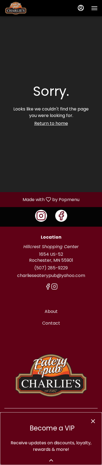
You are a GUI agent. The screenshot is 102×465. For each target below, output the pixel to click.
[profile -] (81, 8)
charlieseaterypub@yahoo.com (51, 276)
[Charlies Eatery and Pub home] (28, 8)
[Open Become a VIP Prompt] (51, 460)
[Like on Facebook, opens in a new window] (61, 216)
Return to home (51, 123)
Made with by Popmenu (41, 199)
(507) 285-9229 (51, 268)
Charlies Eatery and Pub (51, 375)
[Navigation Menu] (94, 8)
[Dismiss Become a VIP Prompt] (93, 421)
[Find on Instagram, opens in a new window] (41, 216)
